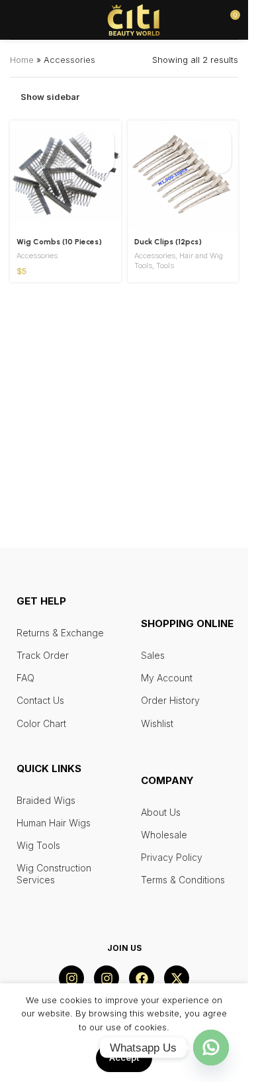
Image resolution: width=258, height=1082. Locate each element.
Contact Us (40, 700)
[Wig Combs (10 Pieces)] (65, 176)
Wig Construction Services (54, 873)
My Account (167, 677)
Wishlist (157, 723)
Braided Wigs (46, 800)
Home (22, 59)
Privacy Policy (171, 857)
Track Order (43, 655)
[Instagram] (71, 978)
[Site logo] (134, 18)
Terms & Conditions (183, 879)
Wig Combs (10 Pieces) (59, 241)
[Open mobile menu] (15, 20)
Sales (153, 655)
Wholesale (164, 834)
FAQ (25, 677)
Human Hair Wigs (54, 822)
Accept (124, 1057)
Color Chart (41, 723)
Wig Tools (38, 845)
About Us (161, 812)
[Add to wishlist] (102, 161)
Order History (170, 700)
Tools (165, 265)
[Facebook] (141, 978)
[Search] (39, 20)
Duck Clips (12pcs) (168, 241)
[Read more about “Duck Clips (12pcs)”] (220, 138)
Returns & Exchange (60, 632)
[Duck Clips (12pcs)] (183, 176)
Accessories (37, 255)
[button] (102, 138)
